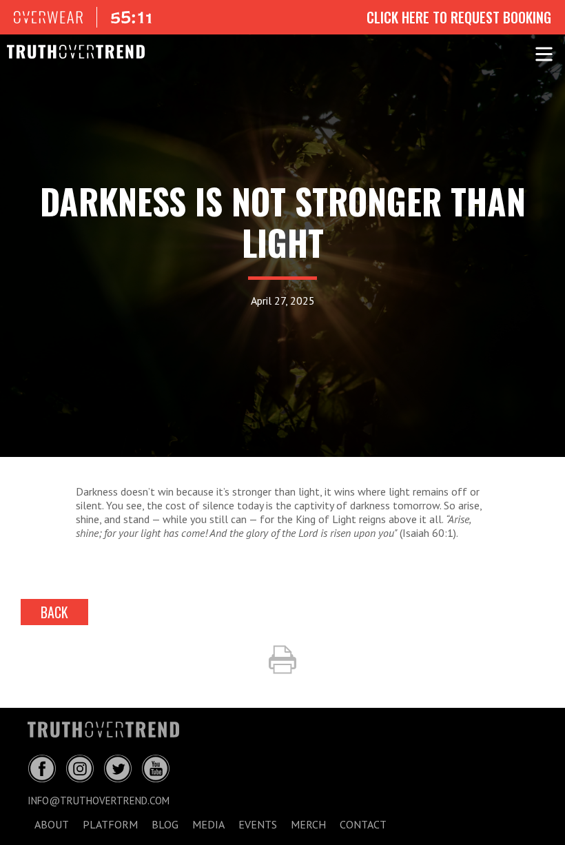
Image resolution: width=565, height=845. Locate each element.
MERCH (308, 824)
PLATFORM (110, 824)
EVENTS (257, 824)
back (54, 612)
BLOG (165, 824)
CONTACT (363, 824)
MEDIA (208, 824)
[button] (544, 51)
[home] (69, 51)
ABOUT (51, 824)
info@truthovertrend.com (99, 800)
